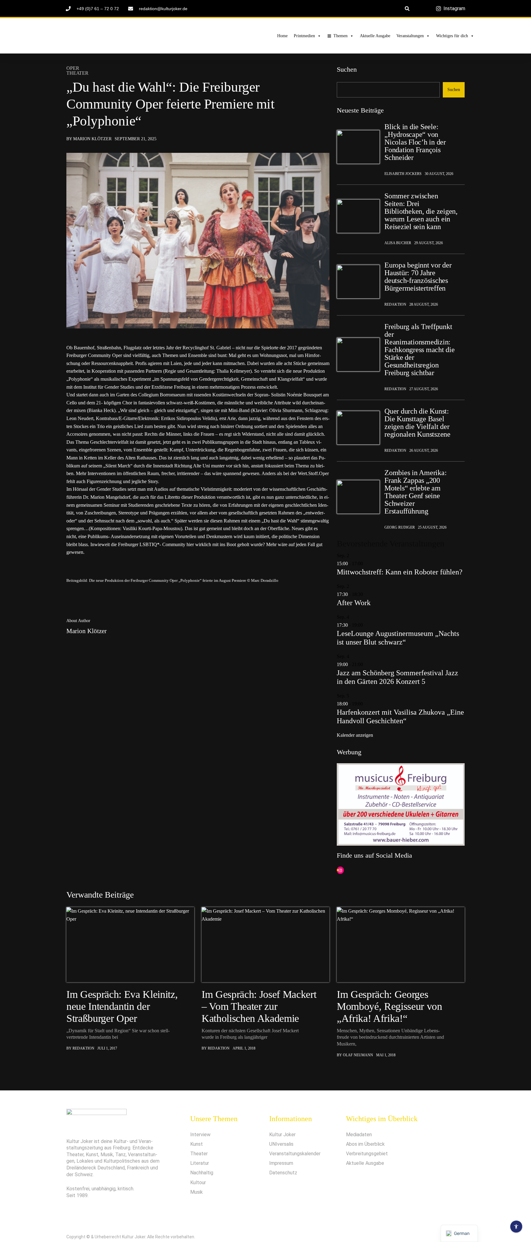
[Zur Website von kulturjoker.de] (358, 147)
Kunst (196, 1144)
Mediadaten (359, 1134)
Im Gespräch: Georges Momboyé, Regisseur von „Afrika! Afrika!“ (389, 1006)
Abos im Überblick (365, 1144)
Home (282, 36)
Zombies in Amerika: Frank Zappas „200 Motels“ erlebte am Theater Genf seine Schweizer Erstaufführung (415, 492)
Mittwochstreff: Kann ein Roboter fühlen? (399, 572)
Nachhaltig (201, 1173)
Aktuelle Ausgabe (375, 36)
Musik (196, 1192)
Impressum (281, 1163)
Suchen (347, 69)
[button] (407, 8)
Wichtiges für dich (452, 36)
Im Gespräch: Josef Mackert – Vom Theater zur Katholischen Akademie (259, 1006)
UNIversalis (281, 1144)
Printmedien (304, 36)
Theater (77, 73)
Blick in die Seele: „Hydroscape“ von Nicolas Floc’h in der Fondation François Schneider (415, 142)
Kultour (198, 1182)
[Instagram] (340, 870)
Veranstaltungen (410, 36)
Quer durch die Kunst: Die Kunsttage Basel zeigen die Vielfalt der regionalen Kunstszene (417, 422)
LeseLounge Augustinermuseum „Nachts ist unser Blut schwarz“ (398, 637)
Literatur (199, 1163)
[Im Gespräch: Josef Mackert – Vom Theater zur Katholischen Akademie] (265, 944)
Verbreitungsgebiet (367, 1154)
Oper (72, 68)
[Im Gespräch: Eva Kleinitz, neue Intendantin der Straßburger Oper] (130, 944)
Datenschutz (283, 1173)
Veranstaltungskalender (295, 1154)
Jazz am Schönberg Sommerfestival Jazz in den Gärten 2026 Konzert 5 (397, 677)
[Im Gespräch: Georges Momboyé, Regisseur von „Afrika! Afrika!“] (401, 944)
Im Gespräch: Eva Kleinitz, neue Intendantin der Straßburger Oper (122, 1006)
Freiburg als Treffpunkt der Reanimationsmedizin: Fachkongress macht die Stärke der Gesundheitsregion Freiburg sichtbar (419, 350)
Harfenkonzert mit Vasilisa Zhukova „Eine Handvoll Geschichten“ (400, 716)
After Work (354, 603)
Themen (340, 36)
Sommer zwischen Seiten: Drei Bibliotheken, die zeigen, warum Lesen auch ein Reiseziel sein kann (421, 211)
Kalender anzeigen (355, 735)
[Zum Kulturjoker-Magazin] (108, 36)
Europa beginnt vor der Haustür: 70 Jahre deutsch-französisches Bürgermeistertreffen (418, 276)
